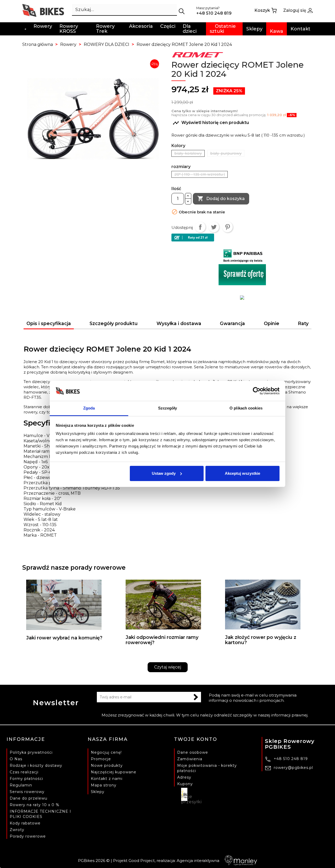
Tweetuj (214, 227)
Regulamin (21, 785)
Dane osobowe (192, 752)
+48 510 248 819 (291, 758)
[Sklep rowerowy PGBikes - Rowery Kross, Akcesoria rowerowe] (43, 10)
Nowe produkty (107, 765)
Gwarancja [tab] (232, 323)
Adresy (184, 777)
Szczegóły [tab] (167, 408)
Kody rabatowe (25, 823)
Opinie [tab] (271, 323)
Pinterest (227, 227)
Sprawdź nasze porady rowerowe (74, 567)
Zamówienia (189, 759)
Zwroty (17, 829)
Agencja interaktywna (198, 860)
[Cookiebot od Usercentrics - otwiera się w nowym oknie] (257, 391)
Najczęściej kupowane (113, 772)
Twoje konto (195, 739)
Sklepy (97, 791)
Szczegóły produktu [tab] (114, 323)
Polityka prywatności (31, 752)
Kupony (185, 783)
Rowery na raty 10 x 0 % (34, 804)
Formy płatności (26, 778)
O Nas (16, 759)
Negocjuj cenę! (106, 752)
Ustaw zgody (164, 473)
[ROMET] (197, 54)
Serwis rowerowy (27, 791)
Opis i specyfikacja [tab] (48, 323)
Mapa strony (103, 785)
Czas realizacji (24, 772)
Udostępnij (200, 227)
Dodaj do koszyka (221, 198)
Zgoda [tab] (89, 408)
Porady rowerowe (28, 836)
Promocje (101, 759)
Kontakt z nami (106, 778)
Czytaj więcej (167, 667)
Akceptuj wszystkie (242, 473)
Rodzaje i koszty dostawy (36, 765)
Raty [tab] (303, 323)
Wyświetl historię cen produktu (211, 123)
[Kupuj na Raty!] (242, 237)
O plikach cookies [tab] (246, 408)
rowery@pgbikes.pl (293, 767)
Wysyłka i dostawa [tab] (179, 323)
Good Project (142, 860)
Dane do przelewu (28, 798)
